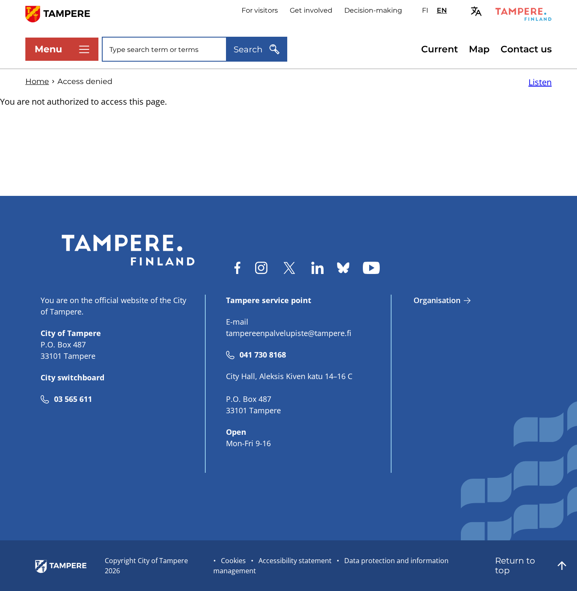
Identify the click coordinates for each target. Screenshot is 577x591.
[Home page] (62, 13)
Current (439, 49)
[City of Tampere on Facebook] (237, 267)
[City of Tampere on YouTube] (371, 267)
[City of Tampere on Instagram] (261, 267)
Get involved (311, 10)
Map (479, 49)
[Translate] (476, 11)
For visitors (260, 10)
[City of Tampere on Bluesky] (343, 267)
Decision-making (373, 10)
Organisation (437, 300)
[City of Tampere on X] (289, 267)
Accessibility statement (295, 560)
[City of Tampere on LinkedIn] (317, 267)
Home (37, 81)
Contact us (526, 49)
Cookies (233, 560)
